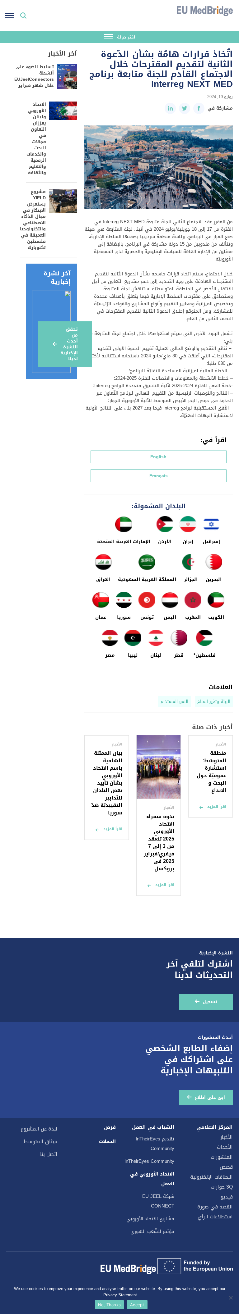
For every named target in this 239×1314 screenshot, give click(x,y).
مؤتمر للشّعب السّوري (152, 1231)
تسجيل (210, 1002)
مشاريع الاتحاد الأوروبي (150, 1218)
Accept (137, 1304)
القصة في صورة (215, 1207)
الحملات (107, 1141)
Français (158, 476)
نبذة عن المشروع (39, 1129)
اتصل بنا (48, 1154)
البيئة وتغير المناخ (213, 701)
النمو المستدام (174, 701)
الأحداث (225, 1147)
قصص (226, 1167)
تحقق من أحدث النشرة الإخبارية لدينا (69, 344)
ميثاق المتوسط (40, 1141)
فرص (110, 1127)
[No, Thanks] (231, 1297)
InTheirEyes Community (149, 1161)
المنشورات (222, 1157)
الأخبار (226, 1137)
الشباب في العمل (153, 1127)
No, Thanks (109, 1304)
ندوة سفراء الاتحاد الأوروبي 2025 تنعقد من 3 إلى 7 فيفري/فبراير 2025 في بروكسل (159, 842)
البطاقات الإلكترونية (211, 1177)
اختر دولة (125, 37)
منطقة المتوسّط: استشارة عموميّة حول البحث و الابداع (211, 771)
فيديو (227, 1197)
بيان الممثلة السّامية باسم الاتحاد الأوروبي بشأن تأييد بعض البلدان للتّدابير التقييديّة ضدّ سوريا (106, 783)
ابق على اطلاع (210, 1097)
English (158, 457)
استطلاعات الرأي (215, 1216)
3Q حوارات (222, 1187)
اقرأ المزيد (216, 806)
